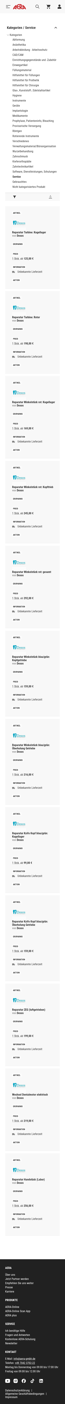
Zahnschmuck (20, 156)
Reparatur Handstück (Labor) (28, 1179)
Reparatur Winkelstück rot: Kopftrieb (32, 487)
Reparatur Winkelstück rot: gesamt (31, 572)
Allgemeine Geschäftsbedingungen (24, 1393)
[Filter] (15, 196)
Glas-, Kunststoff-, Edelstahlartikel (31, 90)
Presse (9, 1287)
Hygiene (17, 95)
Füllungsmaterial (21, 70)
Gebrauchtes (19, 181)
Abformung (18, 39)
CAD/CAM (17, 55)
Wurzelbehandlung (22, 151)
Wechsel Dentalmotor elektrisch (30, 1094)
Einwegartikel (20, 65)
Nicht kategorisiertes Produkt (28, 187)
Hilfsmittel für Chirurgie (25, 85)
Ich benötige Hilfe (15, 1330)
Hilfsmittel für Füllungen (26, 75)
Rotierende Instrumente (25, 136)
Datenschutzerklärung (17, 1390)
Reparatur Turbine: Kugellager (29, 232)
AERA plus (11, 1315)
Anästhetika (19, 44)
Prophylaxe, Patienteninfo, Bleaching (33, 121)
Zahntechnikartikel (22, 166)
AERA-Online (12, 1307)
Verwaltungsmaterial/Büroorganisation (34, 146)
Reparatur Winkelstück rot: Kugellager (33, 402)
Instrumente (19, 100)
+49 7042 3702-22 (25, 1363)
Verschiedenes (20, 141)
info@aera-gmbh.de (24, 1358)
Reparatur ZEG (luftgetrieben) (28, 1009)
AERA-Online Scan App (17, 1311)
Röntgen (17, 131)
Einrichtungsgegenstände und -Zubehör (34, 60)
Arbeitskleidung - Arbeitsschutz (29, 49)
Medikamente (20, 115)
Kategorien (16, 35)
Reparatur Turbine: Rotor (26, 317)
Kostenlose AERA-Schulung (20, 1339)
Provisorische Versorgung (26, 126)
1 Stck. (16, 258)
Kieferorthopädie (21, 161)
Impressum (11, 1397)
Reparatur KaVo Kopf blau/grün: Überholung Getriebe (30, 923)
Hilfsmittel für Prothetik (25, 80)
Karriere (9, 1291)
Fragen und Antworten (17, 1335)
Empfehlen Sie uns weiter (19, 1283)
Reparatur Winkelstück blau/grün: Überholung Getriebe (31, 746)
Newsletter (11, 1343)
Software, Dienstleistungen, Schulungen (34, 171)
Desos (20, 235)
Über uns (10, 1274)
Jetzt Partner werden (17, 1279)
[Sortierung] (50, 196)
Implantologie (20, 110)
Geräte (16, 105)
